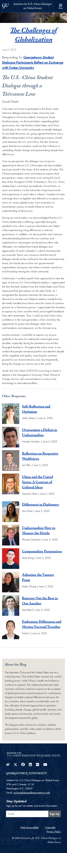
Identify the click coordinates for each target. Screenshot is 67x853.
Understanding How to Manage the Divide (38, 531)
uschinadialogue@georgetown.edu (31, 792)
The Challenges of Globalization (33, 35)
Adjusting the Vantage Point (38, 577)
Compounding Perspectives (42, 552)
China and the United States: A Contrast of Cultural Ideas (37, 482)
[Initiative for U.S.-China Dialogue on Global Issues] (33, 753)
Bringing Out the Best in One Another (40, 601)
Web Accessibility (29, 827)
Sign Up (54, 814)
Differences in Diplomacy (40, 505)
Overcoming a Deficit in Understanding (39, 432)
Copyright (50, 827)
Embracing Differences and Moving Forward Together (41, 624)
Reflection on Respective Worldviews (40, 456)
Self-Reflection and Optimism (36, 409)
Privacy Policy (54, 831)
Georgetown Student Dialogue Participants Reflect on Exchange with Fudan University (32, 62)
